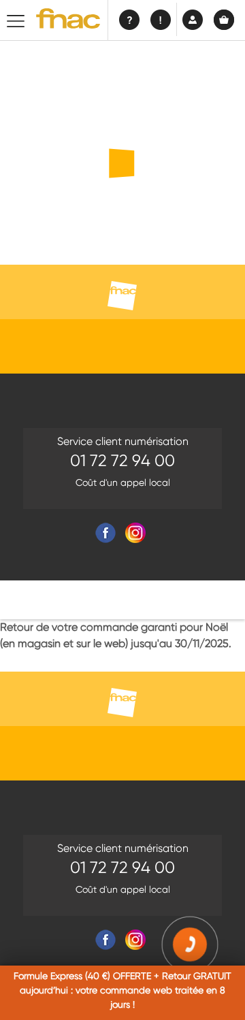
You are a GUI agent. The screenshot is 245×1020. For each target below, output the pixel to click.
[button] (190, 945)
